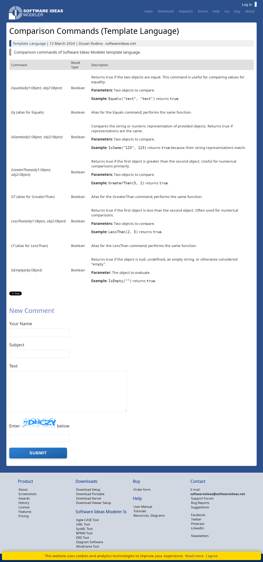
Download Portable (90, 494)
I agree (212, 555)
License (23, 507)
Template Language (29, 43)
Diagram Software (89, 542)
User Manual (142, 506)
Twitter (196, 519)
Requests (186, 11)
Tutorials (139, 511)
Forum (203, 11)
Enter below (39, 426)
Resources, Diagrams (149, 515)
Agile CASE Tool (87, 520)
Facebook (198, 515)
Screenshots (27, 494)
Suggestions (200, 507)
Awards (24, 498)
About (250, 11)
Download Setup (88, 489)
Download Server (88, 498)
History (23, 502)
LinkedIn (197, 528)
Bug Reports (200, 502)
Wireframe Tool (87, 546)
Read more (194, 555)
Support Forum (202, 498)
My (226, 11)
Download (166, 11)
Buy (237, 11)
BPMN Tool (84, 533)
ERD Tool (82, 537)
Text (13, 366)
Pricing (23, 516)
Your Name (20, 324)
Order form (142, 489)
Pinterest (197, 523)
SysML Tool (84, 528)
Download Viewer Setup (93, 502)
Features (24, 511)
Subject (16, 345)
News (148, 11)
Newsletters (200, 536)
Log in (247, 4)
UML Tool (83, 524)
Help (216, 11)
